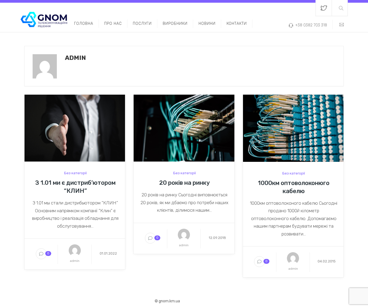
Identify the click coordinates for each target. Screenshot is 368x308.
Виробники (175, 23)
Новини (207, 23)
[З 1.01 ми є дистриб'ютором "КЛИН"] (75, 128)
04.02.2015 (327, 261)
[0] (41, 254)
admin (74, 261)
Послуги (142, 23)
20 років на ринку (184, 182)
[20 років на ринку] (184, 128)
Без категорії (75, 173)
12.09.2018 (217, 238)
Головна (83, 23)
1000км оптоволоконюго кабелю (293, 187)
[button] (340, 8)
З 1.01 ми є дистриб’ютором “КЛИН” (75, 186)
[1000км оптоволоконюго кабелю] (293, 128)
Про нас (113, 23)
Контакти (237, 23)
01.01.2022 (108, 253)
